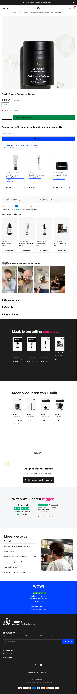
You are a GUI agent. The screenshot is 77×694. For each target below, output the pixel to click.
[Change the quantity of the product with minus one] (3, 117)
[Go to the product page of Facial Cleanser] (9, 228)
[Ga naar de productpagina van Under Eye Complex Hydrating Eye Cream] (15, 161)
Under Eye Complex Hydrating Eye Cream (12, 176)
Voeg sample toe (60, 366)
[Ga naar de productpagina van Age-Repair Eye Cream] (62, 161)
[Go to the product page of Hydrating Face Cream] (27, 228)
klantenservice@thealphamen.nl (23, 622)
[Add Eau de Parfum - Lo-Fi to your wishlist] (62, 339)
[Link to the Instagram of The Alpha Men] (35, 663)
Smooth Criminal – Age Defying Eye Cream (36, 176)
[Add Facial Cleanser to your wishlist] (20, 339)
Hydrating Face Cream (26, 243)
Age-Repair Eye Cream (60, 175)
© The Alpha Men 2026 (37, 677)
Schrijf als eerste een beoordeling (38, 480)
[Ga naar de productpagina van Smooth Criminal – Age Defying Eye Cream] (38, 161)
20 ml (5, 104)
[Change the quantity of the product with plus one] (10, 117)
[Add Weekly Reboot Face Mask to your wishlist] (62, 400)
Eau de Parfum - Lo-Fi (61, 243)
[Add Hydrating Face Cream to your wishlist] (34, 339)
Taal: (42, 670)
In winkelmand (18, 187)
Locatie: (30, 670)
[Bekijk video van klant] (9, 279)
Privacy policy (46, 680)
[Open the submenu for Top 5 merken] (71, 655)
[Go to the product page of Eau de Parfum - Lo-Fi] (62, 228)
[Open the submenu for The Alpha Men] (71, 648)
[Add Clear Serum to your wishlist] (48, 339)
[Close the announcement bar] (73, 2)
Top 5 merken (8, 655)
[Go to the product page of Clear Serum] (44, 228)
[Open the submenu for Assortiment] (71, 652)
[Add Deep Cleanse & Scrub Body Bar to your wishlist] (48, 400)
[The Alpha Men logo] (38, 8)
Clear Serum (40, 243)
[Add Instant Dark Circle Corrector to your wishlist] (20, 400)
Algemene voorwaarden (32, 680)
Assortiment (7, 652)
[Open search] (8, 8)
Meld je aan (38, 139)
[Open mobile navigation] (4, 8)
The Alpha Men (8, 648)
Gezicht (26, 12)
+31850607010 (17, 620)
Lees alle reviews (36, 604)
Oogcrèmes (42, 12)
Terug (14, 12)
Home (20, 12)
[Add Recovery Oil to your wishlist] (34, 400)
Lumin (4, 92)
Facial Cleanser (6, 243)
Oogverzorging (34, 12)
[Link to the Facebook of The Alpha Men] (40, 663)
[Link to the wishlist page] (70, 7)
